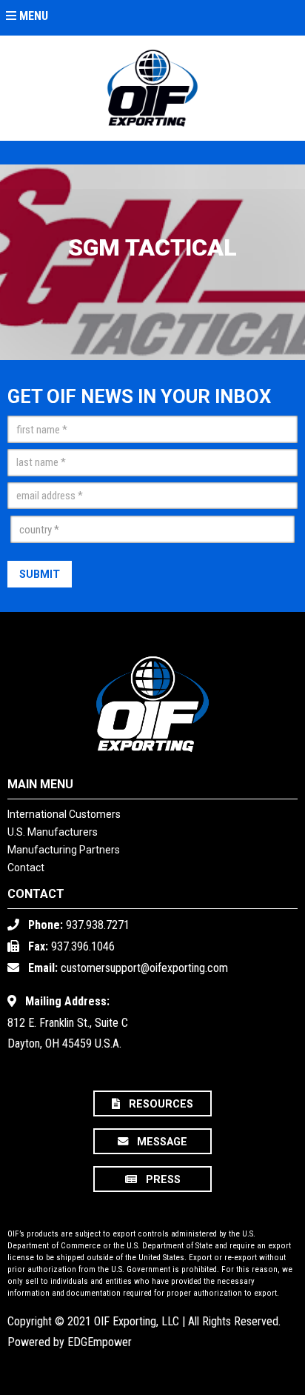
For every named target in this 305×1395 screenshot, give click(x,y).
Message (160, 1142)
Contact (25, 867)
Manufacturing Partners (63, 850)
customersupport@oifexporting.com (144, 968)
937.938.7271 (98, 925)
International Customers (64, 814)
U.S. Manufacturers (52, 832)
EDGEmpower (99, 1342)
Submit (39, 574)
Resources (159, 1105)
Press (162, 1180)
